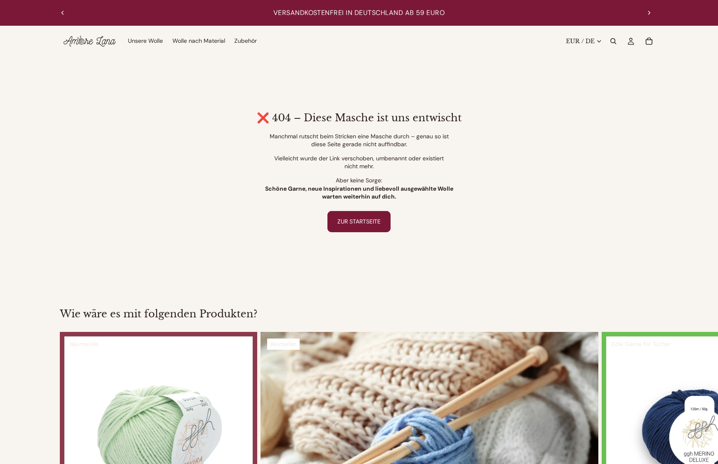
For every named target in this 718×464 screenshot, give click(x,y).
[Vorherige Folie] (63, 13)
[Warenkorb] (649, 41)
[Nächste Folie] (649, 13)
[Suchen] (613, 41)
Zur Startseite (359, 221)
